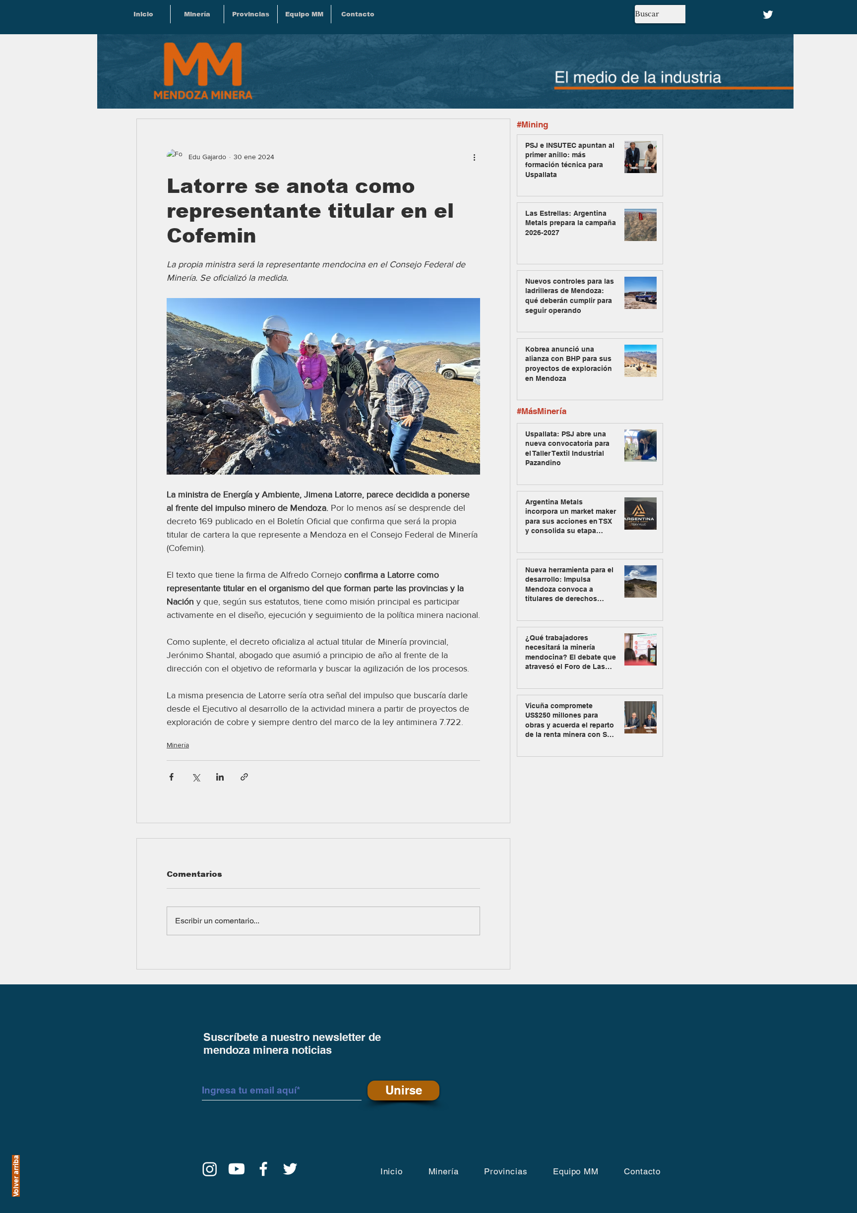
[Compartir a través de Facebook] (171, 777)
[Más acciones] (474, 157)
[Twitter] (768, 14)
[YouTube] (236, 1168)
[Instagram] (209, 1168)
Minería (178, 745)
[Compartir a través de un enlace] (244, 777)
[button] (250, 14)
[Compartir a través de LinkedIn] (220, 777)
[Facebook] (263, 1168)
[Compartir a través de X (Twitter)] (195, 777)
